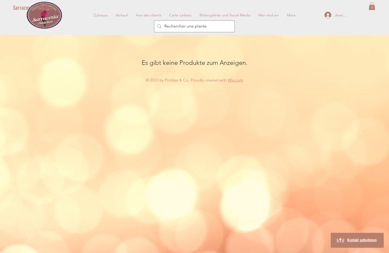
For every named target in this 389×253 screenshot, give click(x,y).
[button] (372, 6)
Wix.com (235, 80)
